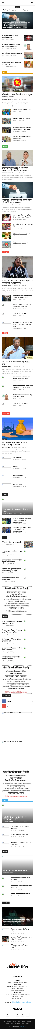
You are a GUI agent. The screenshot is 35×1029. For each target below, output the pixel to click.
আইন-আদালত (17, 1023)
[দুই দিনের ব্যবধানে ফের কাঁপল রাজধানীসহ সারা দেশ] (28, 38)
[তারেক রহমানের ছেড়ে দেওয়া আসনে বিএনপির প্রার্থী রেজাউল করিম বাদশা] (17, 158)
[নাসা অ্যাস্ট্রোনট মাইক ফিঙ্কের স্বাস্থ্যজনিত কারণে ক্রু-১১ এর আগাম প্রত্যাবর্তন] (6, 298)
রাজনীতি (3, 164)
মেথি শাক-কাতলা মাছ (18, 475)
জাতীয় (3, 91)
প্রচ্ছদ (4, 1021)
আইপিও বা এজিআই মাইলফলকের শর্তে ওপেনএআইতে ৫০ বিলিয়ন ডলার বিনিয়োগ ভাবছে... (23, 324)
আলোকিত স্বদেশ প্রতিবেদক (7, 27)
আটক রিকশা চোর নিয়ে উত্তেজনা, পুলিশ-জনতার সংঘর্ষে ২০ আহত (15, 818)
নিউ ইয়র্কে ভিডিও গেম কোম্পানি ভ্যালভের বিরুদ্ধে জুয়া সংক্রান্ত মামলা (17, 281)
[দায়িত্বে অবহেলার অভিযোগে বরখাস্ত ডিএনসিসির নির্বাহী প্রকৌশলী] (6, 244)
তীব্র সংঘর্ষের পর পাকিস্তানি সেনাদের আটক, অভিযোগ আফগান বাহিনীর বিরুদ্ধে (16, 921)
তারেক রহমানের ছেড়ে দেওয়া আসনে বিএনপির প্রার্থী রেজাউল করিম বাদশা (15, 169)
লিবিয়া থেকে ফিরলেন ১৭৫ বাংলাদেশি (22, 118)
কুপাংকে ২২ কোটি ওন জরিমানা (20, 313)
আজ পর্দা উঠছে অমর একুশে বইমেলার (12, 53)
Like (32, 701)
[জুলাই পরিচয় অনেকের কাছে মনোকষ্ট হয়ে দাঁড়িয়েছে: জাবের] (6, 226)
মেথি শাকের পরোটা (17, 484)
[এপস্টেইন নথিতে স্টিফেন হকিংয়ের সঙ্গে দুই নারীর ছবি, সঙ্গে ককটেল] (5, 939)
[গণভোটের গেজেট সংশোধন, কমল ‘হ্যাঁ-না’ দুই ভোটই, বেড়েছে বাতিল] (17, 20)
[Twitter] (22, 1015)
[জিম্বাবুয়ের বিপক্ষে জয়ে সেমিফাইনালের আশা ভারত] (17, 506)
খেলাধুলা (7, 1023)
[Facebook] (7, 1015)
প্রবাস (12, 1023)
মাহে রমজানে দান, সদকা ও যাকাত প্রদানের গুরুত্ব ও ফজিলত (14, 443)
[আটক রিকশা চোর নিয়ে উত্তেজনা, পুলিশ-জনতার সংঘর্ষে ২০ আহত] (17, 813)
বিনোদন (19, 1021)
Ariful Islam (23, 1027)
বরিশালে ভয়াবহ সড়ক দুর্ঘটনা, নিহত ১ (20, 834)
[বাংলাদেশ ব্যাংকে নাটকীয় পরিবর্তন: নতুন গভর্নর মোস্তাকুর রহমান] (28, 46)
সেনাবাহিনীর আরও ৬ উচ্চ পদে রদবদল (22, 110)
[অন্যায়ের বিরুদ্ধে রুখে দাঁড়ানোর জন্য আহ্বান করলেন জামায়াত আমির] (6, 235)
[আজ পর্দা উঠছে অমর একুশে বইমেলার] (28, 55)
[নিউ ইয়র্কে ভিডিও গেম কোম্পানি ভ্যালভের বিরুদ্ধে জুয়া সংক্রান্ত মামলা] (17, 267)
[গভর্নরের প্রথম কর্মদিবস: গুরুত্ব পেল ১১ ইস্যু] (17, 348)
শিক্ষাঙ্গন (23, 1021)
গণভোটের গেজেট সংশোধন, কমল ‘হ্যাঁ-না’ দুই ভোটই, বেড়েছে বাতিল (17, 201)
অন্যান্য (27, 1023)
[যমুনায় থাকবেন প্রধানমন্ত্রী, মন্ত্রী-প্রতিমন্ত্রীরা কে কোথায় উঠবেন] (6, 139)
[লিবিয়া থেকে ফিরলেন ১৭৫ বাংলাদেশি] (6, 121)
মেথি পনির (15, 466)
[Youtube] (27, 1015)
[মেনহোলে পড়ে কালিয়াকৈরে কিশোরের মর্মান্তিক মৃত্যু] (5, 828)
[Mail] (17, 1015)
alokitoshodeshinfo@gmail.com (21, 1002)
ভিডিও (23, 1023)
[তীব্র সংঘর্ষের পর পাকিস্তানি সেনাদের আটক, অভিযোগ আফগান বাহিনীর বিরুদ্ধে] (17, 916)
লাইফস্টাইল (4, 439)
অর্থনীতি (3, 358)
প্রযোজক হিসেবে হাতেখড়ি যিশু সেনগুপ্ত (20, 894)
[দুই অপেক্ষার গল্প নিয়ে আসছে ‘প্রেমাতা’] (17, 865)
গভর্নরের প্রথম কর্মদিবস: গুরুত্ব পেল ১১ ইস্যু (16, 363)
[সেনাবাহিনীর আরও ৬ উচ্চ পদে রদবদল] (6, 112)
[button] (3, 2)
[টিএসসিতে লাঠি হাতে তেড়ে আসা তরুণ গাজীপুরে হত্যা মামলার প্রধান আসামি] (6, 130)
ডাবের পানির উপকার (17, 457)
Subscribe (30, 706)
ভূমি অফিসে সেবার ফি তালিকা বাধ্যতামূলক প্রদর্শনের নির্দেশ (17, 95)
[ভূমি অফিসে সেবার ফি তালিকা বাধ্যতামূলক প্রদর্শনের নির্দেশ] (17, 84)
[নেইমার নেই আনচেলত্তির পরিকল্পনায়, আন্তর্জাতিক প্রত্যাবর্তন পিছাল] (6, 521)
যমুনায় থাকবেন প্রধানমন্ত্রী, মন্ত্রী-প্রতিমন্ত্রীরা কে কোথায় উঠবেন (19, 10)
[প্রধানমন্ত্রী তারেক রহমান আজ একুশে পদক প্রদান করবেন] (28, 64)
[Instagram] (12, 1014)
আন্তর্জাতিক (9, 1021)
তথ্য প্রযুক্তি (4, 277)
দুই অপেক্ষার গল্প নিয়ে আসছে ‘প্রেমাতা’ (15, 870)
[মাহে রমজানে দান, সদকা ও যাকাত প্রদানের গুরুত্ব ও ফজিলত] (17, 429)
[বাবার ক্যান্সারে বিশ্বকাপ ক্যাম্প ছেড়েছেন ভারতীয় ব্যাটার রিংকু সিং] (6, 530)
